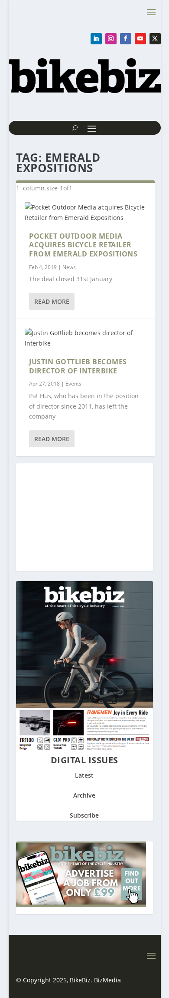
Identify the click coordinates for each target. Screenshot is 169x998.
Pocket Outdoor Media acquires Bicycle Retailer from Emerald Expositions (83, 245)
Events (73, 383)
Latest (84, 775)
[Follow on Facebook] (125, 38)
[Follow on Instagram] (111, 38)
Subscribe (84, 815)
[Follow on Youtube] (140, 38)
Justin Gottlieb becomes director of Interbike (78, 366)
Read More (51, 301)
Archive (84, 795)
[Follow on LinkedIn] (96, 38)
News (69, 267)
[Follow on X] (155, 38)
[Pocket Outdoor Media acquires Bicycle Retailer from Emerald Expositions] (85, 212)
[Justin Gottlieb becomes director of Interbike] (85, 338)
